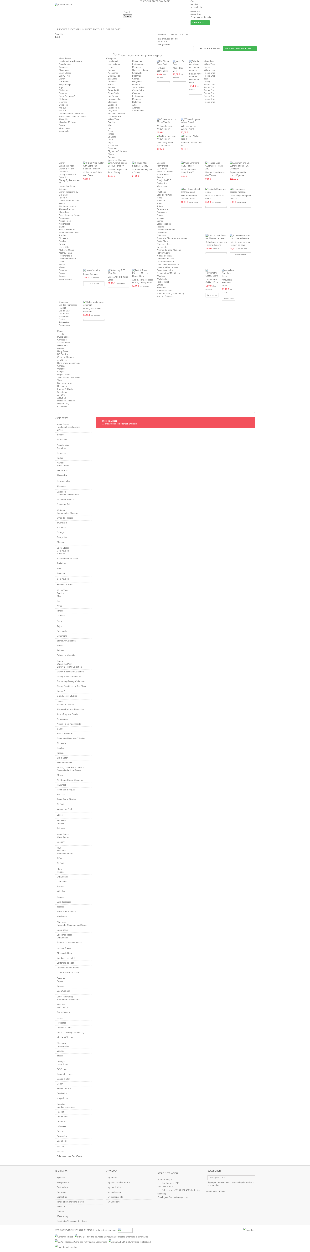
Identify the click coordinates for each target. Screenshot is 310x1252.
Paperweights (63, 1046)
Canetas (61, 1051)
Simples (111, 70)
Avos (110, 131)
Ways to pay (65, 128)
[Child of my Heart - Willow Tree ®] (167, 137)
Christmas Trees (164, 244)
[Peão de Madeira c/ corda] (216, 190)
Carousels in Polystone (68, 494)
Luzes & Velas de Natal (168, 267)
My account (112, 1171)
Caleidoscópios (164, 224)
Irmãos (111, 134)
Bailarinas (112, 79)
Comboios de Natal (165, 258)
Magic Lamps (65, 84)
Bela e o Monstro (67, 229)
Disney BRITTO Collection (69, 667)
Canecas (63, 93)
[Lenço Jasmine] (93, 270)
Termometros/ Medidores (168, 273)
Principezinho (114, 99)
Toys (61, 87)
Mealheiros (162, 232)
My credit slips (114, 1187)
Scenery (61, 842)
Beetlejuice (162, 183)
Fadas (111, 84)
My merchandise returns (119, 1182)
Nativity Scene (163, 253)
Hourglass (161, 287)
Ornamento (113, 148)
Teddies (160, 227)
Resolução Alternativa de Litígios (72, 1221)
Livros (111, 67)
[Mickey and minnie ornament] (93, 303)
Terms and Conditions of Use (72, 116)
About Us (63, 119)
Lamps (160, 285)
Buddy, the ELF (164, 180)
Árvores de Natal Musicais (169, 250)
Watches (161, 276)
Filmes (62, 203)
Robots (160, 206)
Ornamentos (162, 209)
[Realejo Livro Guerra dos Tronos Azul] (216, 166)
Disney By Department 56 (69, 676)
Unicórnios (113, 96)
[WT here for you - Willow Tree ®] (167, 121)
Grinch (160, 177)
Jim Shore (63, 81)
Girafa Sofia (113, 93)
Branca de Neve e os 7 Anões (71, 738)
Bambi (62, 227)
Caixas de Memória (117, 160)
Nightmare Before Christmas (70, 780)
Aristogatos (64, 218)
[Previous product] (252, 413)
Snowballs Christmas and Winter (172, 238)
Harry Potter (162, 166)
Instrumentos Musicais (67, 513)
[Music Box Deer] (179, 63)
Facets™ (63, 198)
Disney (62, 79)
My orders (112, 1177)
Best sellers (62, 1187)
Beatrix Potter (163, 174)
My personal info (115, 1197)
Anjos (135, 105)
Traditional (161, 192)
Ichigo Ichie (162, 186)
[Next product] (254, 413)
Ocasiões (63, 105)
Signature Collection (117, 151)
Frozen (62, 244)
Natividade (113, 145)
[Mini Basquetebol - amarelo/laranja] (191, 190)
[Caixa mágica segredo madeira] (240, 190)
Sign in (115, 54)
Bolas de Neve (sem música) (170, 293)
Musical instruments (166, 229)
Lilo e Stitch (64, 247)
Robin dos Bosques (66, 790)
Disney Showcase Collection (70, 671)
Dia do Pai (64, 313)
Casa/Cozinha (65, 279)
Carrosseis (162, 212)
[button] (112, 58)
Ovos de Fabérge (140, 70)
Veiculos (161, 218)
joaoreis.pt (111, 1230)
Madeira (136, 84)
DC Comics (162, 169)
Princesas (112, 81)
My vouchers (114, 1202)
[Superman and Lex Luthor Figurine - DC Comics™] (240, 166)
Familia (111, 122)
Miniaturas (64, 70)
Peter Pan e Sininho (66, 799)
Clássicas (112, 102)
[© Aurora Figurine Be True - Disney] (118, 164)
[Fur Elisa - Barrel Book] (163, 63)
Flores (111, 154)
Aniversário (64, 322)
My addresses (114, 1192)
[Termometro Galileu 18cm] (212, 273)
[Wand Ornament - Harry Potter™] (191, 164)
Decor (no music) (67, 96)
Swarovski (137, 73)
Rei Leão (61, 794)
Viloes (62, 267)
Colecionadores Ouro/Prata (71, 113)
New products (63, 1182)
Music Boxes (65, 58)
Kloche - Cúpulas (165, 296)
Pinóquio (161, 200)
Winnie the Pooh (66, 166)
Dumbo (62, 241)
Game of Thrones (165, 171)
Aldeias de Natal (164, 256)
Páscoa (62, 308)
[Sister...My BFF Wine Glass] (118, 272)
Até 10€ (62, 108)
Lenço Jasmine (90, 274)
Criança (135, 79)
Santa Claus (162, 241)
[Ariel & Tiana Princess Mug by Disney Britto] (142, 273)
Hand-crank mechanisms (70, 61)
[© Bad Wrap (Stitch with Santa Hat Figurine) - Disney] (93, 166)
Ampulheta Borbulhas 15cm (227, 283)
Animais (111, 87)
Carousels (63, 67)
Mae (110, 125)
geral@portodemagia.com (176, 1197)
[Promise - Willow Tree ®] (191, 137)
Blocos (60, 1056)
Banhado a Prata (64, 584)
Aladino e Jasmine (67, 206)
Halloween (63, 316)
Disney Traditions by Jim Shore (71, 686)
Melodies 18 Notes (67, 122)
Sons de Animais (164, 195)
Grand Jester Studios (69, 200)
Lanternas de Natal (165, 261)
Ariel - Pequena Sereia (69, 215)
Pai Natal (61, 828)
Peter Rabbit (113, 90)
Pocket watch (163, 282)
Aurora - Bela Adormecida (69, 724)
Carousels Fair (114, 116)
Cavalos (136, 93)
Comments (64, 131)
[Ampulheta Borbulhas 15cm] (228, 273)
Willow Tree (64, 76)
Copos (62, 273)
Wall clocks (162, 279)
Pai (109, 128)
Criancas (112, 137)
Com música (138, 90)
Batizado (63, 319)
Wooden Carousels (116, 113)
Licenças (63, 102)
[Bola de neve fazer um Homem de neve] (195, 66)
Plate (159, 203)
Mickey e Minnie (66, 250)
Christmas (63, 90)
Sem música (138, 110)
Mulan (62, 264)
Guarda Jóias (65, 64)
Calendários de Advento (168, 264)
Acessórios (113, 73)
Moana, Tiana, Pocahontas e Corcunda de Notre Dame (70, 769)
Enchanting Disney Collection (70, 681)
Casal (110, 139)
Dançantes (137, 81)
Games (160, 221)
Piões (159, 198)
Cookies (63, 125)
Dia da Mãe (64, 311)
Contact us (62, 1197)
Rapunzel (61, 785)
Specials (61, 1177)
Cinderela (63, 238)
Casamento (64, 325)
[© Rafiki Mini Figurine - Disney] (142, 164)
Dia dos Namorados (68, 305)
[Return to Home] (56, 413)
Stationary (63, 99)
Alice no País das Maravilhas (70, 709)
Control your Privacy (215, 1191)
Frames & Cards (164, 290)
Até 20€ (62, 110)
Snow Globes (65, 73)
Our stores (62, 1192)
